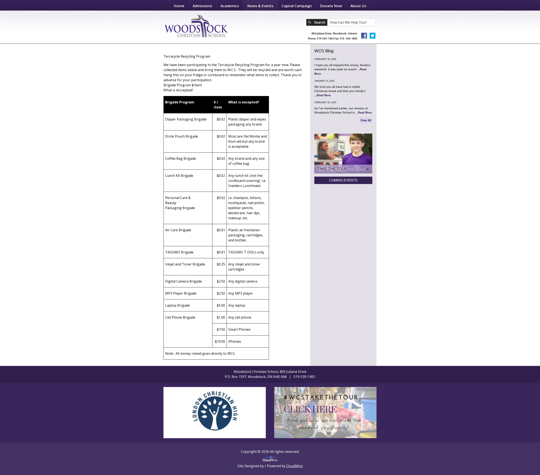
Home (179, 5)
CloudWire (294, 466)
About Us (358, 5)
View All (365, 120)
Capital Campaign (297, 5)
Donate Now (331, 5)
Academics (229, 5)
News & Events (260, 5)
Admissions (202, 5)
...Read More (322, 95)
